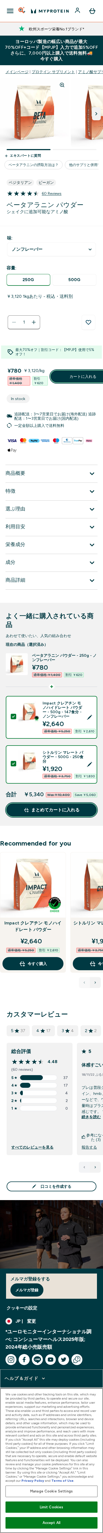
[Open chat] (76, 1359)
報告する (89, 1147)
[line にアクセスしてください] (37, 1359)
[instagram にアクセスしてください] (10, 1359)
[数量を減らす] (14, 322)
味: (10, 238)
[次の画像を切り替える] (96, 113)
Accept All (51, 1523)
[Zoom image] (62, 85)
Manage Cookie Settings (51, 1491)
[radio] (28, 280)
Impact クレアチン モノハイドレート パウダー (33, 926)
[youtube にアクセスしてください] (50, 1359)
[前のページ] (84, 1167)
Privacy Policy (32, 1481)
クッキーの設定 (22, 1308)
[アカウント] (78, 11)
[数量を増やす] (34, 322)
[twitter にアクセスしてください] (63, 1359)
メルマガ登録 (26, 1290)
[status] (24, 322)
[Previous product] (84, 982)
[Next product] (95, 982)
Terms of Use (62, 1481)
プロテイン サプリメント (53, 72)
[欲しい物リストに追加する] (88, 322)
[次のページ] (95, 1167)
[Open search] (22, 11)
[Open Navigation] (10, 11)
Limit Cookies (51, 1507)
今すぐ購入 (37, 963)
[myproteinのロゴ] (50, 11)
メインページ (17, 72)
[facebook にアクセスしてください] (24, 1359)
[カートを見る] (92, 11)
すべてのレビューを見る (32, 1147)
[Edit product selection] (89, 717)
